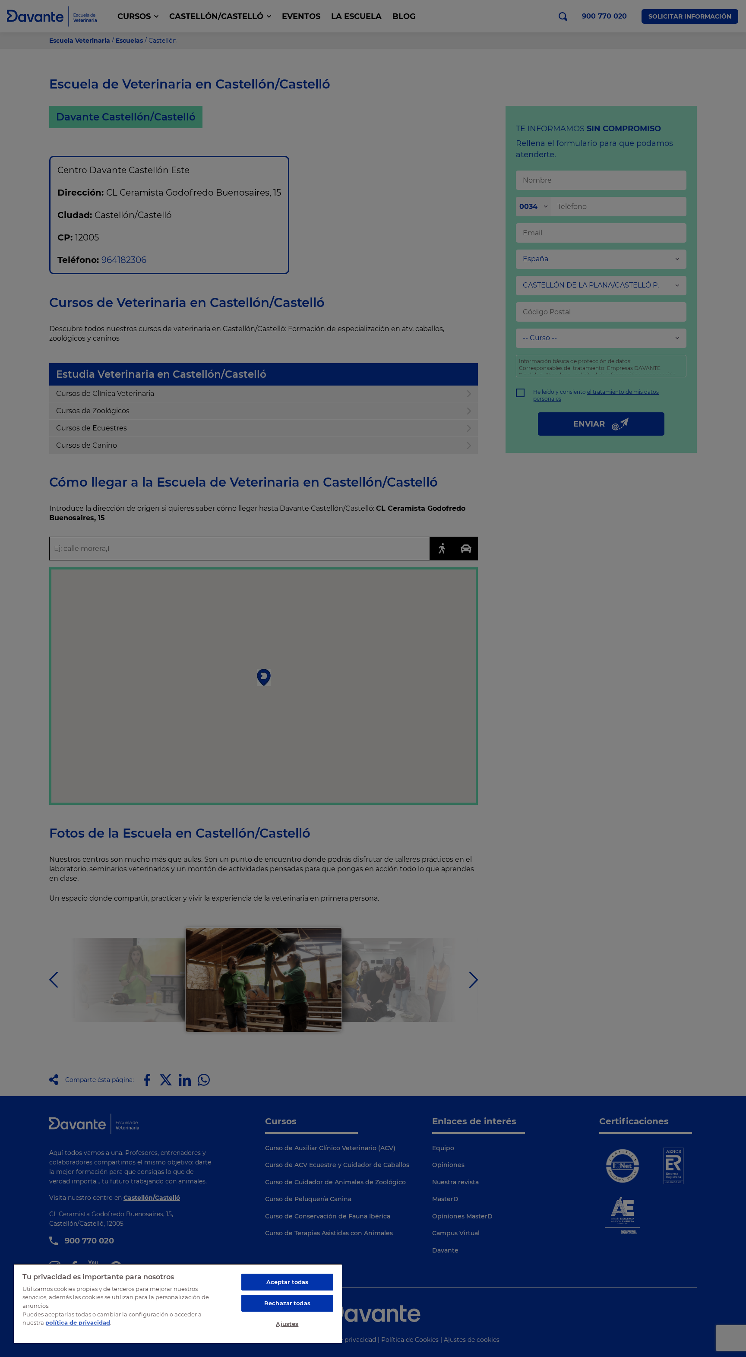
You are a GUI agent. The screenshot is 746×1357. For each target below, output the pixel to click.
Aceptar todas (287, 1281)
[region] (178, 1303)
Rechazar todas (287, 1303)
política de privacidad (77, 1322)
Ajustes (287, 1323)
